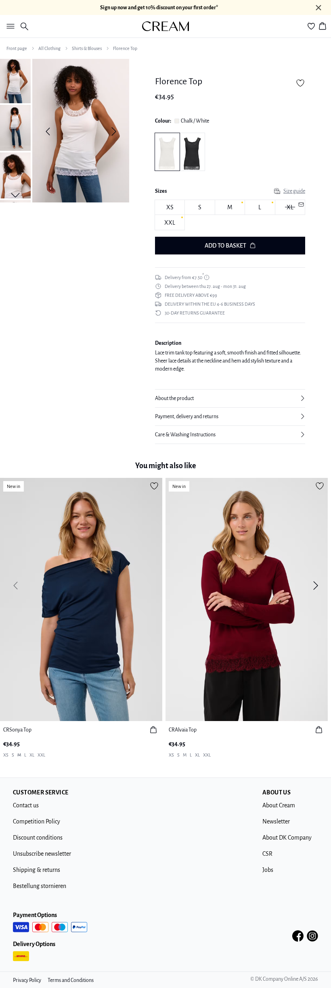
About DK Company (287, 837)
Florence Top (125, 48)
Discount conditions (38, 837)
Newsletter (276, 821)
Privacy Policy (27, 980)
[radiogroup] (230, 215)
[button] (230, 398)
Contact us (26, 805)
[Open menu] (9, 26)
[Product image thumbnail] (15, 80)
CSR (267, 853)
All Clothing (49, 48)
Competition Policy (36, 821)
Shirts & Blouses (87, 48)
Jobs (267, 870)
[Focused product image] (80, 131)
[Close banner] (318, 8)
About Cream (278, 805)
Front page (16, 48)
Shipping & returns (36, 870)
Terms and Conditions (71, 980)
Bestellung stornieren (39, 886)
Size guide (294, 191)
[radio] (169, 207)
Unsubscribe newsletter (42, 853)
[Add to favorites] (300, 83)
